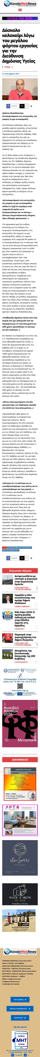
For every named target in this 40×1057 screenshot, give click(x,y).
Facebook (18, 1055)
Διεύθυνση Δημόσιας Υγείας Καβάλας (19, 547)
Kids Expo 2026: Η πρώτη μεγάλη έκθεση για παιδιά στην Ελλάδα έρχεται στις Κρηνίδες (25, 619)
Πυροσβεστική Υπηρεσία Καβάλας (23, 588)
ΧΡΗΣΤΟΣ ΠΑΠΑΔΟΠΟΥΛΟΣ (11, 550)
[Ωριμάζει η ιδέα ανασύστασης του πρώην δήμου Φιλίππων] (7, 598)
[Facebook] (12, 1055)
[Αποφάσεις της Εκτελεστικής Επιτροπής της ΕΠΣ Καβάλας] (7, 654)
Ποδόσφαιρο (21, 662)
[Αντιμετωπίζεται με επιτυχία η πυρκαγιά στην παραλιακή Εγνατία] (7, 579)
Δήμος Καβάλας (22, 606)
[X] (25, 1055)
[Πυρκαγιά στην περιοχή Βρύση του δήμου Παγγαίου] (7, 638)
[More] (31, 106)
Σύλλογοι (19, 629)
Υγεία (7, 67)
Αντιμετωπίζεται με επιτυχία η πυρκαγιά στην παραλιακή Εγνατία (26, 580)
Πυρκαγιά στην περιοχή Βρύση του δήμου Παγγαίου (25, 637)
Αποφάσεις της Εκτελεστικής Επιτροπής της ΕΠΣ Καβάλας (25, 654)
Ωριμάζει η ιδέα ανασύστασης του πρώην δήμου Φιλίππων (25, 599)
